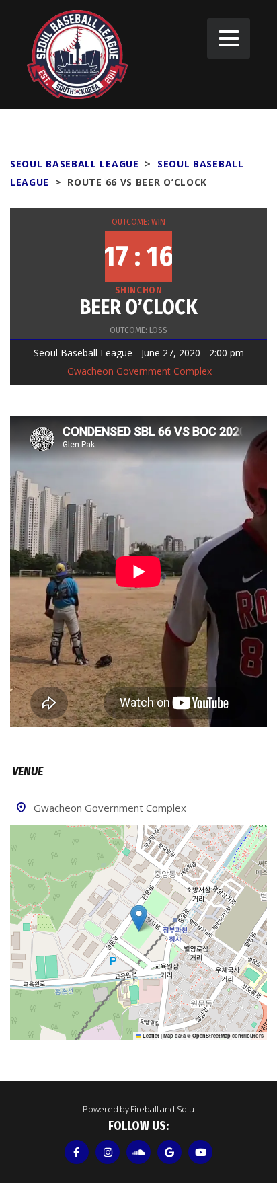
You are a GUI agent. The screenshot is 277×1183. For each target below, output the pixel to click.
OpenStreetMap (211, 1035)
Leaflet (150, 1035)
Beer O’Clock (138, 307)
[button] (138, 918)
